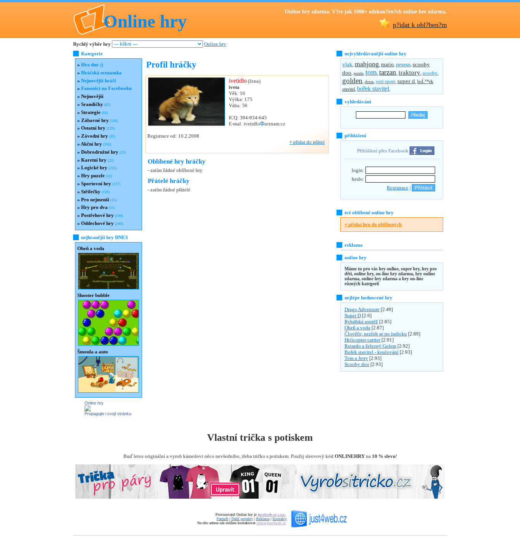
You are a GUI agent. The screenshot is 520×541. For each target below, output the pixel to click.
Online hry (145, 21)
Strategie (90, 112)
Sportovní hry (96, 183)
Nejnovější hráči (98, 80)
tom (371, 72)
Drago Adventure (362, 309)
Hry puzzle (93, 175)
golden (352, 81)
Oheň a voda (357, 328)
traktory (409, 72)
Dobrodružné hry (99, 152)
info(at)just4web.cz (271, 523)
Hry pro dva (94, 207)
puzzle (358, 73)
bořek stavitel (373, 88)
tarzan (387, 72)
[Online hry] (88, 410)
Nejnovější (92, 96)
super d (406, 81)
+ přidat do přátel (307, 142)
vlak (347, 64)
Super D (353, 315)
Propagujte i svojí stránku (108, 413)
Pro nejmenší (95, 199)
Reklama (263, 519)
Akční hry (91, 144)
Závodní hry (94, 136)
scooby (430, 73)
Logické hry (94, 167)
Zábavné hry (95, 120)
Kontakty (280, 519)
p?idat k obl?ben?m (420, 25)
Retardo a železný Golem (370, 346)
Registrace (397, 188)
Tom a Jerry (356, 358)
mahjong (367, 64)
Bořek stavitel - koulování (372, 352)
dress (369, 82)
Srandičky (92, 104)
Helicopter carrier (362, 340)
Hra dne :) (92, 64)
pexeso (403, 64)
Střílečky (90, 191)
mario (387, 64)
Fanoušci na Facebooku (106, 88)
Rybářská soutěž (361, 321)
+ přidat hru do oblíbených (373, 224)
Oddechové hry (97, 223)
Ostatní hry (93, 128)
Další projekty (242, 519)
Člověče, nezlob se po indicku (376, 334)
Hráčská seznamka (101, 72)
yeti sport (385, 81)
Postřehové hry (97, 215)
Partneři (222, 519)
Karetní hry (94, 160)
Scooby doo (357, 364)
